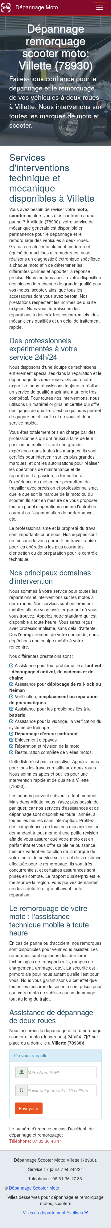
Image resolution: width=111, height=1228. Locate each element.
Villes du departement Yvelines (53, 1212)
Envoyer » (29, 1108)
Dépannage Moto (36, 7)
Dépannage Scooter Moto (34, 1188)
